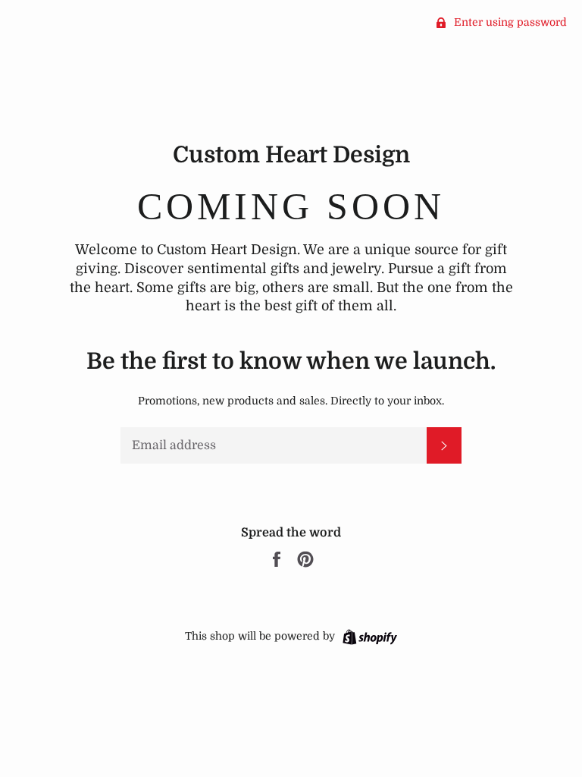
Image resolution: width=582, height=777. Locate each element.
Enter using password (509, 22)
